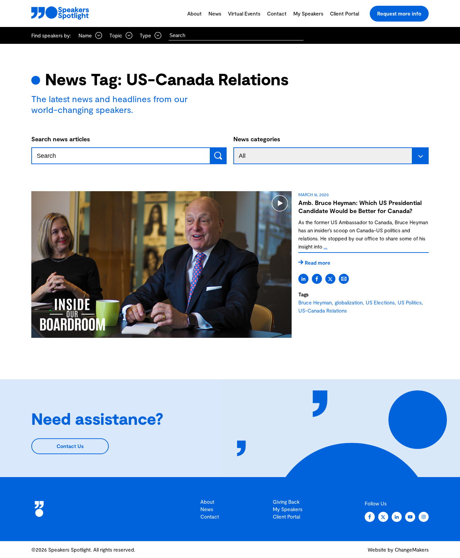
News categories (256, 139)
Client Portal (344, 13)
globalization (349, 302)
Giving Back (286, 502)
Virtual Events (244, 13)
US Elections (380, 302)
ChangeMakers (412, 550)
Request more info (399, 13)
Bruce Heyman (315, 302)
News (214, 13)
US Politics (410, 302)
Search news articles (60, 139)
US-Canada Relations (322, 310)
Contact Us (70, 446)
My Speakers (308, 13)
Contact (277, 13)
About (194, 13)
